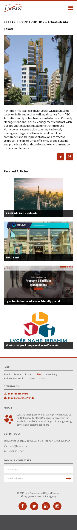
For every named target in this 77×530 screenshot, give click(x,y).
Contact (43, 378)
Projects (29, 374)
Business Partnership (14, 378)
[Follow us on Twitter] (34, 506)
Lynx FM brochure (18, 393)
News (39, 374)
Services (17, 374)
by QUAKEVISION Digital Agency (40, 496)
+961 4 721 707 (16, 451)
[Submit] (68, 478)
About (7, 374)
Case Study (51, 374)
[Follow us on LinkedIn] (46, 506)
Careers (31, 378)
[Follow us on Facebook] (23, 506)
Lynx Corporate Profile (21, 398)
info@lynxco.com (19, 446)
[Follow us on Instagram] (57, 506)
